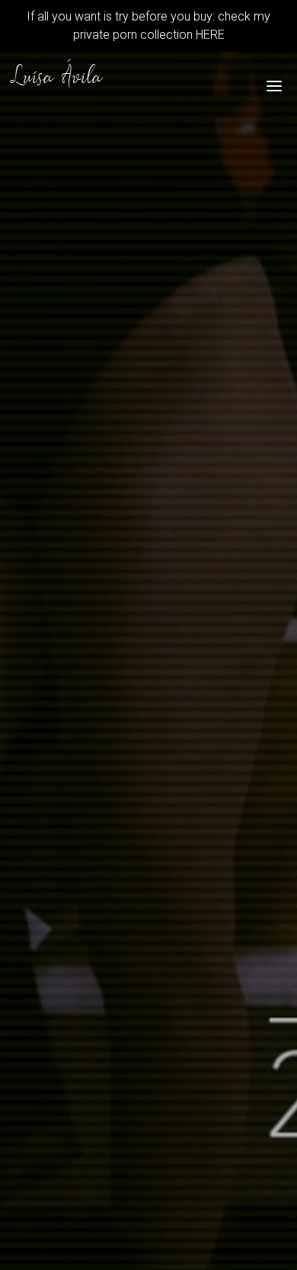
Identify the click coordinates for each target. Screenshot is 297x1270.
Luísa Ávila (57, 78)
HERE (209, 34)
